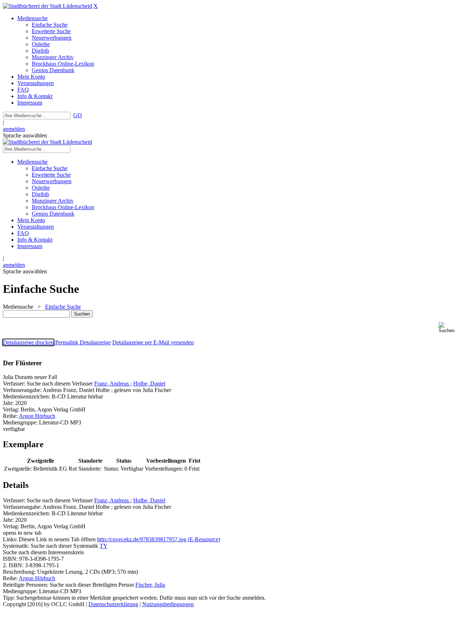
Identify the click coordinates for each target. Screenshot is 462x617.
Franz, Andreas (112, 383)
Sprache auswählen (25, 135)
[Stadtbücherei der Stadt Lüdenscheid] (47, 6)
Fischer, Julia (150, 585)
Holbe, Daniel (149, 383)
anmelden (14, 129)
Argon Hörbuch (37, 416)
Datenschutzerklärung (113, 604)
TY (104, 546)
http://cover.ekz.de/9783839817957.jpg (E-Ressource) (158, 539)
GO (77, 115)
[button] (449, 327)
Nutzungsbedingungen (168, 604)
